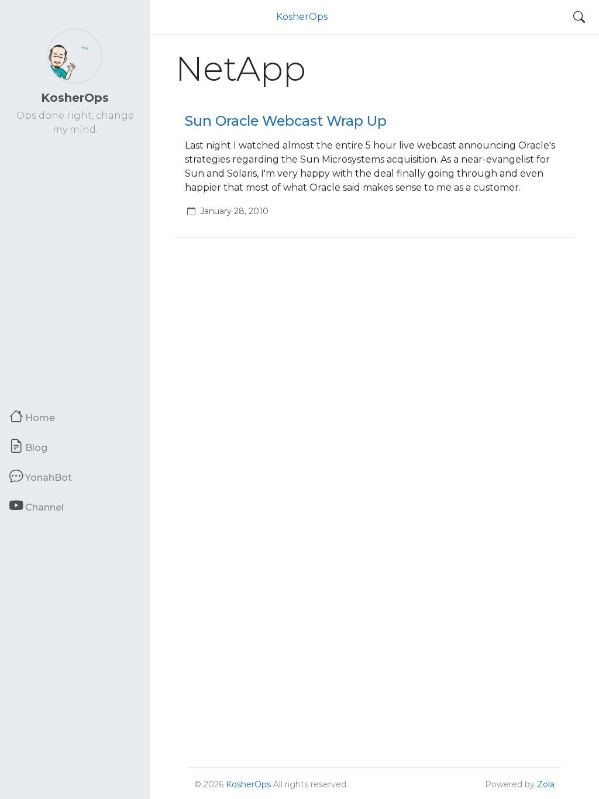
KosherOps (75, 98)
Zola (546, 784)
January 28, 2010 (234, 211)
